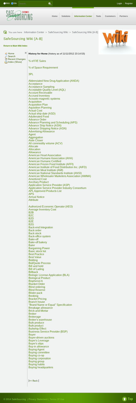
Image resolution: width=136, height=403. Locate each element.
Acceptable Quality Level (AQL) (47, 89)
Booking (33, 295)
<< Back (33, 380)
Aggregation (36, 137)
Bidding (33, 260)
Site (15, 3)
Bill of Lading (36, 269)
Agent (32, 134)
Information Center (34, 32)
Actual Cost (35, 110)
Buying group (36, 361)
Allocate (33, 146)
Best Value (35, 257)
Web (8, 3)
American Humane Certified (45, 161)
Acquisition (35, 101)
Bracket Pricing (37, 298)
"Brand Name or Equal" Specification (50, 304)
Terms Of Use (57, 399)
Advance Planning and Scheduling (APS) (53, 122)
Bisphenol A (36, 281)
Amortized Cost (38, 179)
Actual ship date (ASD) (42, 113)
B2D (31, 218)
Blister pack (35, 292)
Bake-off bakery (38, 242)
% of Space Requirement (43, 67)
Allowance (35, 152)
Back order (35, 230)
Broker (32, 313)
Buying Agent (36, 349)
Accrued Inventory (39, 95)
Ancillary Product (39, 182)
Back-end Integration (41, 227)
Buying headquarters (41, 367)
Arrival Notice (36, 197)
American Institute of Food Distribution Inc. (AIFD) (58, 167)
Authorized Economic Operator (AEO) (51, 206)
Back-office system (40, 236)
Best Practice (36, 254)
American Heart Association (45, 155)
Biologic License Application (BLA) (49, 275)
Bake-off (33, 239)
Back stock (35, 233)
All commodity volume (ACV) (45, 143)
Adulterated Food (39, 116)
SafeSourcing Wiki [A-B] (85, 32)
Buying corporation (40, 358)
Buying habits (37, 364)
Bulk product (36, 325)
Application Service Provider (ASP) (49, 185)
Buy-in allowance (39, 346)
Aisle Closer (36, 140)
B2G (31, 224)
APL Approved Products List (45, 191)
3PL (31, 74)
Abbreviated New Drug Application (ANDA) (54, 80)
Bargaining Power (39, 248)
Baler (32, 245)
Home (10, 53)
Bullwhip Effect (37, 328)
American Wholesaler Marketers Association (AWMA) (60, 176)
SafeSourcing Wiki (58, 32)
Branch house (37, 301)
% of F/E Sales (37, 61)
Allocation (34, 149)
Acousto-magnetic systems (44, 98)
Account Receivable (40, 92)
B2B (31, 212)
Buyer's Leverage (39, 340)
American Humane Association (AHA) (51, 158)
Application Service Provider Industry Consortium (57, 188)
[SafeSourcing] (19, 15)
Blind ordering (37, 287)
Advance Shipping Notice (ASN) (48, 128)
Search (11, 56)
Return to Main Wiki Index (15, 46)
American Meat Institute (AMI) (46, 170)
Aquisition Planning (40, 107)
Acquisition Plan (38, 104)
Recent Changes (16, 59)
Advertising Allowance (42, 131)
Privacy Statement (38, 399)
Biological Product (39, 278)
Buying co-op (36, 355)
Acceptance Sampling (41, 86)
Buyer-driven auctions (41, 337)
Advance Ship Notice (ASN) (45, 125)
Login (119, 3)
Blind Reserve (37, 290)
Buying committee (39, 352)
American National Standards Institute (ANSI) (55, 173)
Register (129, 3)
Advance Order (37, 119)
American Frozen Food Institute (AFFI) (51, 164)
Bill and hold (36, 266)
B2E (31, 221)
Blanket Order (37, 284)
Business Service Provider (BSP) (48, 331)
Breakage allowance (41, 307)
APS (31, 194)
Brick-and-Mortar (38, 310)
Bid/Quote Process (40, 263)
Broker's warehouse (40, 319)
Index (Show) (14, 62)
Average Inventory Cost (42, 209)
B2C (31, 215)
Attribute (33, 200)
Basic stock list (37, 251)
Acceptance (35, 83)
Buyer (32, 334)
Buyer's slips (36, 343)
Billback (33, 272)
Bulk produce (36, 322)
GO (50, 3)
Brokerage (35, 316)
